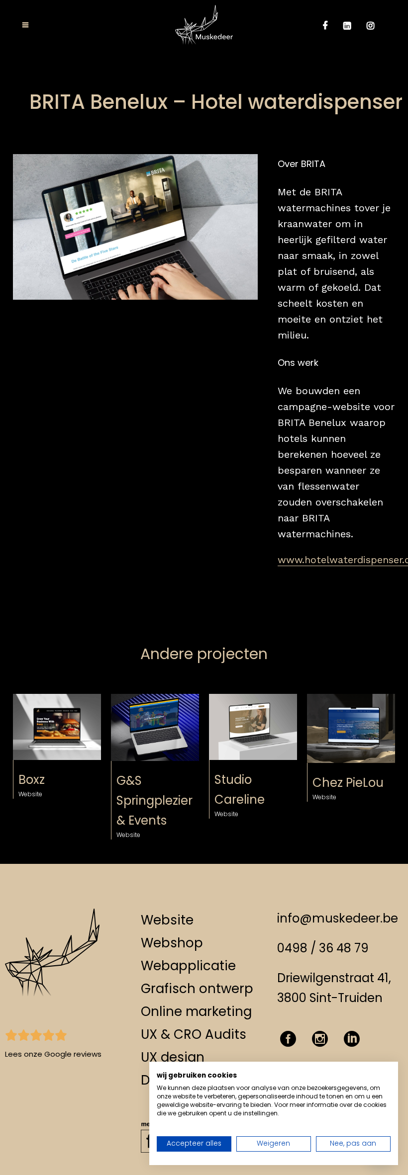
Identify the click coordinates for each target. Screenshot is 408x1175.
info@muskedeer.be (337, 918)
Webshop (172, 943)
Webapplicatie (188, 966)
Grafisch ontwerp (197, 989)
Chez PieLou (348, 782)
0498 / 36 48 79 (323, 948)
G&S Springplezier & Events (154, 800)
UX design (172, 1057)
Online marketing (196, 1011)
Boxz (31, 779)
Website (167, 920)
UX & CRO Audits (193, 1034)
